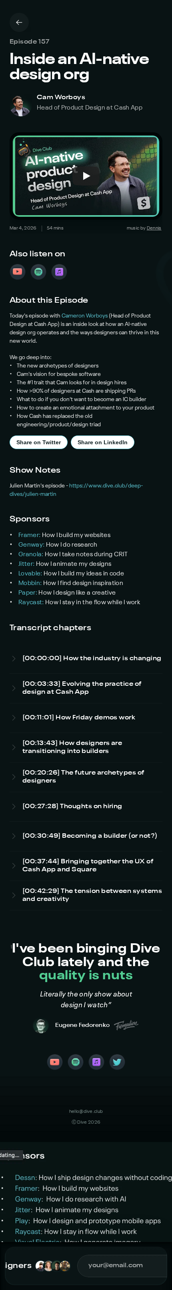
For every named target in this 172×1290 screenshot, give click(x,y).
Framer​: (30, 535)
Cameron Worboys (85, 316)
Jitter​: (27, 564)
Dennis (154, 228)
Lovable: (31, 574)
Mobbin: (30, 583)
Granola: (31, 554)
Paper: (28, 593)
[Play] (86, 176)
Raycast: (31, 602)
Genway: (32, 545)
